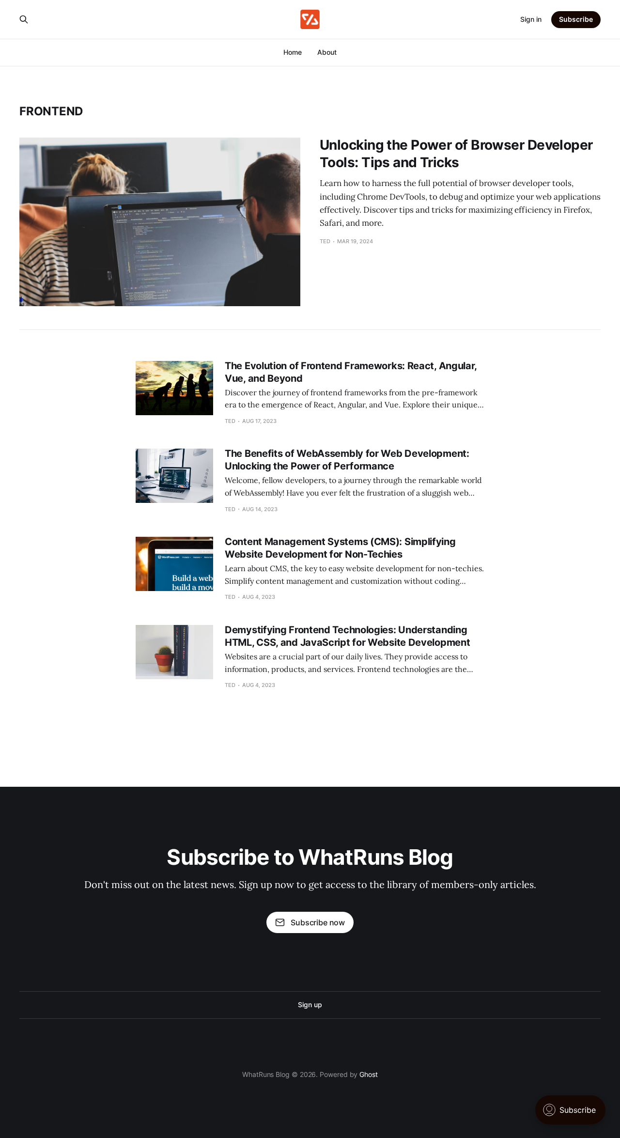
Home (292, 52)
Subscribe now (318, 922)
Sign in (531, 19)
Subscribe (576, 19)
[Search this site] (23, 19)
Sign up (310, 1004)
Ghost (368, 1074)
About (327, 52)
